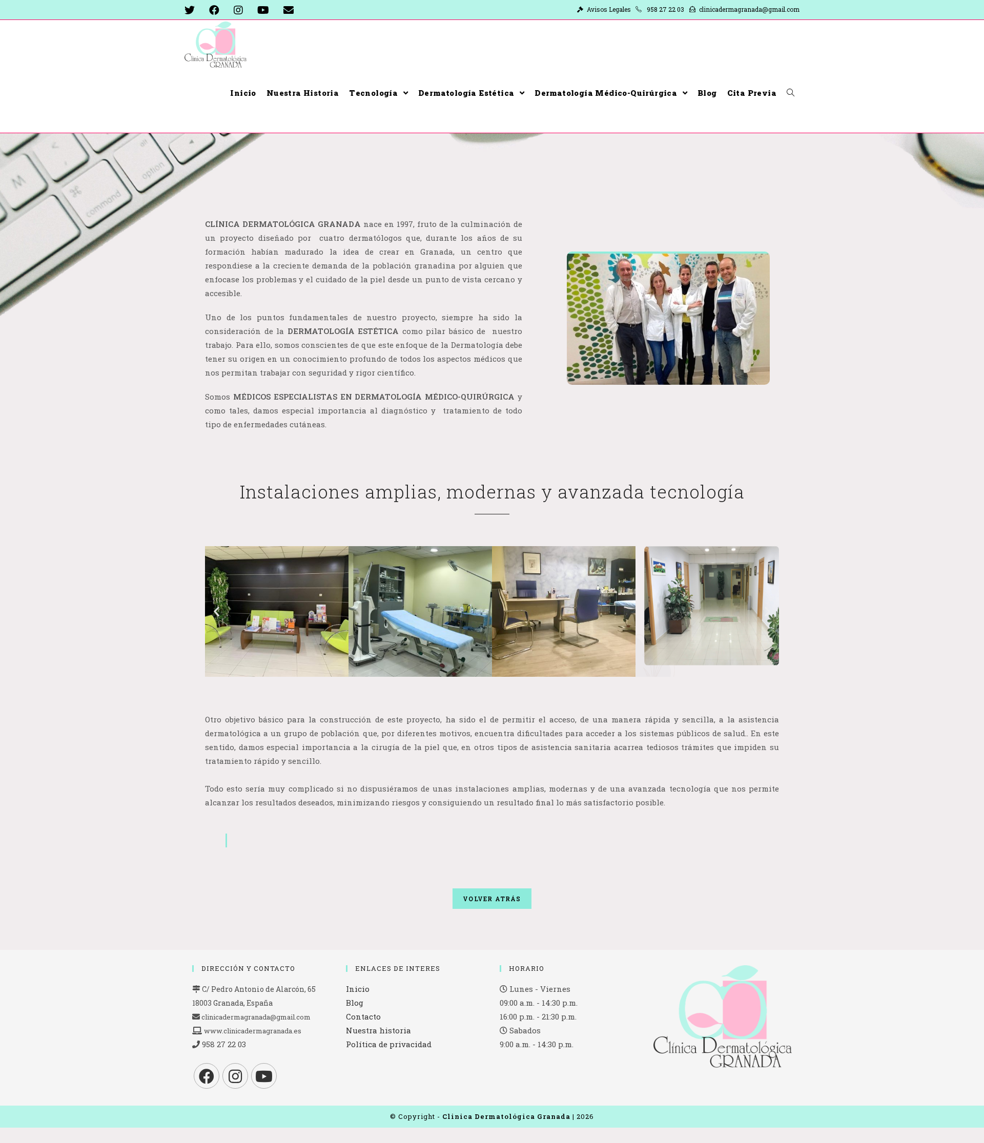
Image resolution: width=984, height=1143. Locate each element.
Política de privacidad (389, 1044)
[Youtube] (264, 1076)
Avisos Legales (610, 9)
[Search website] (790, 93)
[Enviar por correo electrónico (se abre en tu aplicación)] (288, 10)
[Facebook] (206, 1076)
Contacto (363, 1016)
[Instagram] (235, 1076)
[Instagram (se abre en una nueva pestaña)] (238, 10)
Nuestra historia (378, 1030)
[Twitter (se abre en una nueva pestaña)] (193, 10)
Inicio (358, 989)
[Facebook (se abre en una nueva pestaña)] (214, 10)
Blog (354, 1002)
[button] (216, 611)
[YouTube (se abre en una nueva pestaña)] (263, 10)
